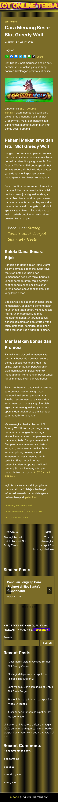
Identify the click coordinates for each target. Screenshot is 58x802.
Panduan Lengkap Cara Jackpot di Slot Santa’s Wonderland (24, 586)
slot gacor (9, 766)
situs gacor (10, 782)
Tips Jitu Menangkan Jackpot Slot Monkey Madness (43, 541)
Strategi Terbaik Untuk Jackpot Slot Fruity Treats (27, 233)
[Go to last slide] (8, 590)
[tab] (23, 607)
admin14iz (12, 42)
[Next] (49, 590)
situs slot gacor (13, 774)
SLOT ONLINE (11, 22)
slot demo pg (11, 758)
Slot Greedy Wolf (14, 511)
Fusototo (26, 724)
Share (40, 56)
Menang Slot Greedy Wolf (19, 505)
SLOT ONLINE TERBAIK (18, 517)
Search (8, 637)
